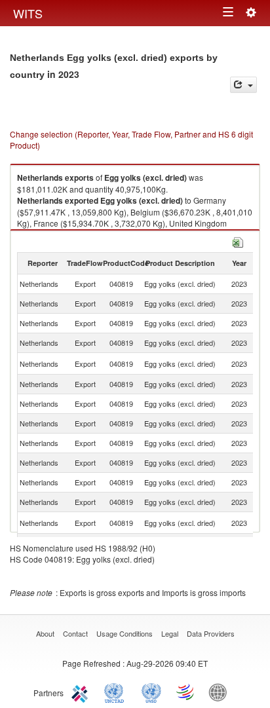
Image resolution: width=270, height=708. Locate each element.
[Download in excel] (238, 240)
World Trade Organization (186, 692)
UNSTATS (151, 692)
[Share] (243, 85)
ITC (82, 692)
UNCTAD (117, 692)
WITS (28, 13)
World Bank (221, 692)
